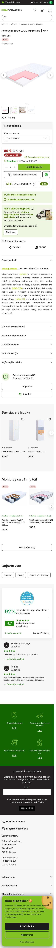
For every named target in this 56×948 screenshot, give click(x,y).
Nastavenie (27, 934)
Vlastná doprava (12, 2)
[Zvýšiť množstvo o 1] (14, 167)
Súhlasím (27, 926)
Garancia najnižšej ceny (38, 157)
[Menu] (50, 10)
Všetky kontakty (10, 835)
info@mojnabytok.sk (17, 828)
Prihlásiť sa (27, 808)
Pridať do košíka (34, 167)
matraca (23, 274)
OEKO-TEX (17, 288)
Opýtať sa (27, 386)
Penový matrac (9, 268)
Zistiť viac (11, 232)
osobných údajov (36, 802)
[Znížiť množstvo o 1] (6, 167)
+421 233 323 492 (39, 2)
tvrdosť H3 (20, 299)
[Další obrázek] (50, 75)
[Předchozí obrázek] (4, 75)
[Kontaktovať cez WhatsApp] (50, 2)
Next (51, 433)
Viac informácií (27, 942)
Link (14, 728)
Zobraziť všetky (27, 547)
